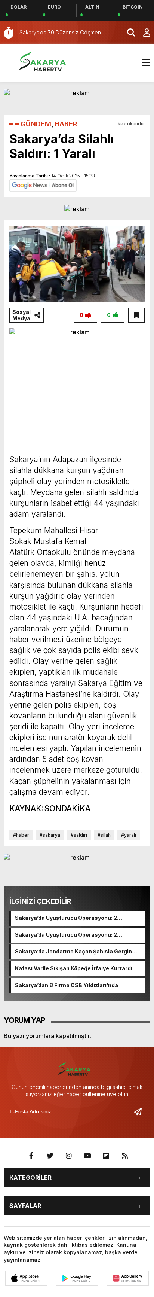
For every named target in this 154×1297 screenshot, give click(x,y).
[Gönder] (141, 1111)
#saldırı (79, 835)
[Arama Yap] (127, 33)
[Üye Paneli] (142, 33)
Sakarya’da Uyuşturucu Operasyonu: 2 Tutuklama (66, 918)
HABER (66, 124)
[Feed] (125, 1156)
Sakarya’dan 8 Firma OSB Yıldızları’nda (66, 985)
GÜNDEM (36, 124)
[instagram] (69, 1156)
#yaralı (128, 835)
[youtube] (87, 1156)
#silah (104, 835)
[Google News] (43, 185)
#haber (21, 835)
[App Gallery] (128, 1278)
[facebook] (31, 1156)
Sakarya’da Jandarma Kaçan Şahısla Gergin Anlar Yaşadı (73, 952)
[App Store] (26, 1278)
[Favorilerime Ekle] (136, 315)
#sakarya (50, 835)
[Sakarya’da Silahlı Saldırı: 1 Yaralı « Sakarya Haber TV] (47, 62)
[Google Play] (77, 1278)
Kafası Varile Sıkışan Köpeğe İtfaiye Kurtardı (73, 968)
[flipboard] (106, 1156)
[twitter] (50, 1156)
